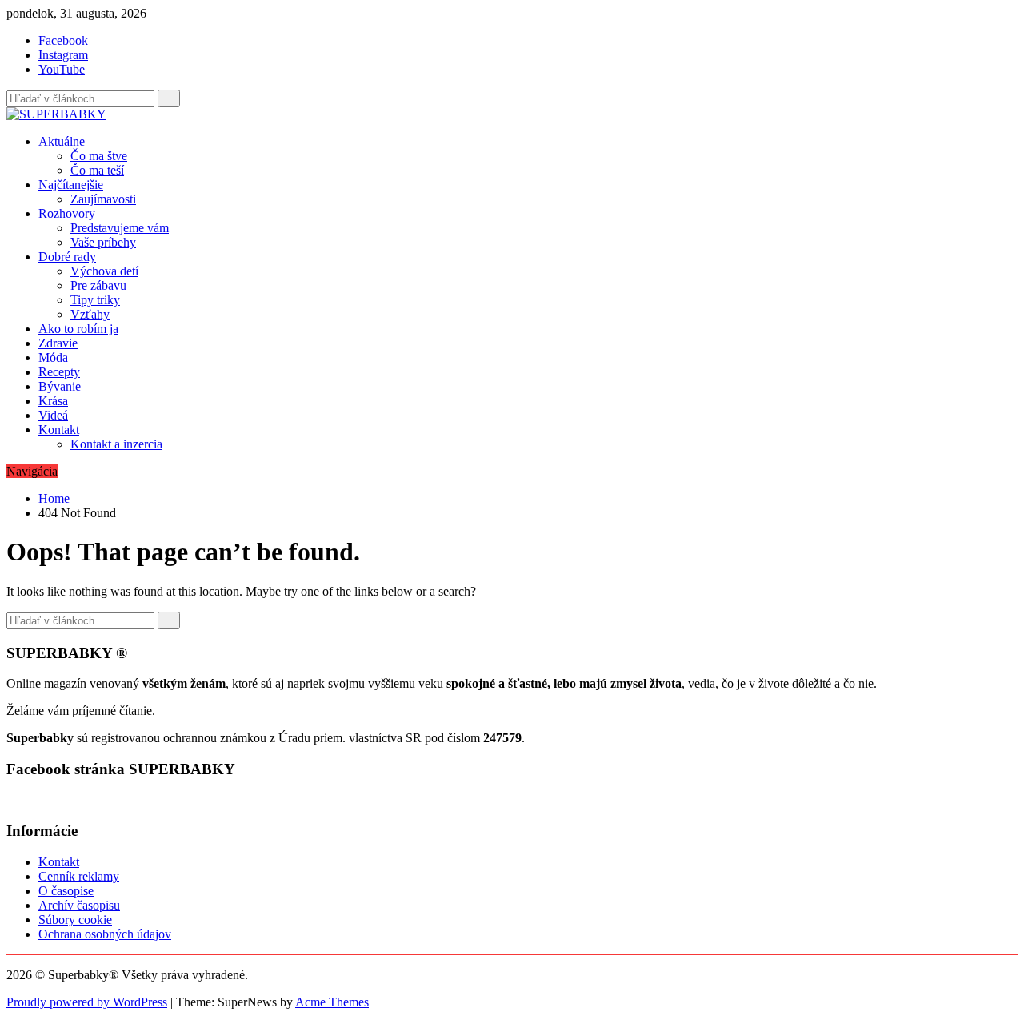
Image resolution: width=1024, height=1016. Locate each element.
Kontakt (58, 429)
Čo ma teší (97, 170)
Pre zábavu (98, 285)
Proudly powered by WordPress (86, 1002)
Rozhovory (66, 213)
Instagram (63, 55)
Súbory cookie (75, 919)
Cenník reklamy (78, 876)
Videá (53, 415)
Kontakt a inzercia (116, 444)
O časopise (66, 891)
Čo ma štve (98, 156)
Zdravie (58, 343)
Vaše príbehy (103, 242)
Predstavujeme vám (119, 228)
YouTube (61, 69)
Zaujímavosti (103, 199)
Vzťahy (90, 314)
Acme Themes (332, 1002)
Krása (53, 401)
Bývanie (59, 386)
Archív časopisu (79, 905)
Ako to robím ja (78, 328)
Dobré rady (67, 256)
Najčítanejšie (70, 184)
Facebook (63, 40)
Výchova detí (104, 271)
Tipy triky (95, 300)
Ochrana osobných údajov (104, 934)
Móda (53, 357)
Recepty (59, 372)
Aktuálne (61, 141)
